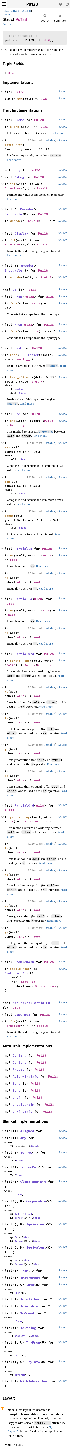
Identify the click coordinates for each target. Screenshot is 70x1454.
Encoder (27, 265)
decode (15, 221)
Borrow (26, 1152)
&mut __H (24, 359)
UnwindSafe (22, 1111)
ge (6, 775)
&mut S (46, 277)
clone (14, 126)
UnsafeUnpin (23, 1104)
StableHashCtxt (17, 973)
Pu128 (32, 4)
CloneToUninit (33, 1182)
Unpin (17, 1097)
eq (12, 555)
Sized (22, 393)
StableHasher (46, 986)
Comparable (36, 1201)
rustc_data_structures (17, 10)
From (18, 297)
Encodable (13, 270)
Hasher (33, 355)
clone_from (14, 144)
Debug (19, 177)
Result (42, 188)
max (7, 447)
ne (6, 577)
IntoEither (30, 1299)
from (13, 303)
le (6, 718)
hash (13, 355)
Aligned (27, 1131)
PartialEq (23, 549)
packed (7, 14)
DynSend (19, 1055)
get (20, 98)
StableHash (24, 962)
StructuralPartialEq (31, 1003)
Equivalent (36, 1224)
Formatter (13, 188)
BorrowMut (29, 1167)
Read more (57, 133)
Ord (17, 414)
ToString (28, 1328)
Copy (16, 170)
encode (15, 277)
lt (6, 691)
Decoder (27, 209)
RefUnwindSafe (25, 1076)
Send (16, 1083)
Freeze (18, 1069)
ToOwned (27, 1313)
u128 (46, 40)
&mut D (33, 221)
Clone (19, 120)
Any (23, 1138)
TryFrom (33, 1342)
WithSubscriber (34, 1381)
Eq (15, 290)
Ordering (17, 425)
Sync (16, 1090)
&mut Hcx (28, 981)
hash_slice (19, 377)
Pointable (29, 1306)
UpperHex (22, 1014)
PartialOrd (24, 654)
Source (7, 24)
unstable (49, 140)
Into (30, 1285)
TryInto (33, 1362)
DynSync (19, 1062)
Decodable (13, 214)
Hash (18, 348)
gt (6, 749)
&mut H (37, 381)
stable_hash (20, 968)
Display (21, 233)
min (7, 481)
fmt (12, 184)
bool (13, 559)
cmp (12, 420)
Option (29, 665)
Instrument (30, 1278)
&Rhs (20, 582)
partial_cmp (20, 660)
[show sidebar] (3, 4)
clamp (9, 515)
